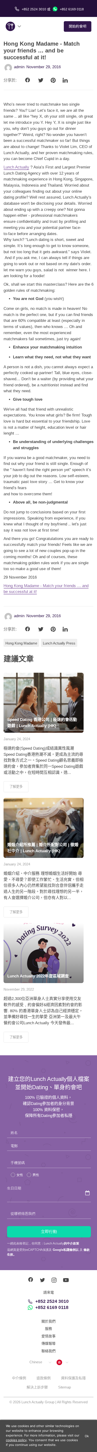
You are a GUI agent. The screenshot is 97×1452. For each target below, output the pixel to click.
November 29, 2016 (43, 67)
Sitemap (64, 1387)
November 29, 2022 (19, 989)
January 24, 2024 (17, 739)
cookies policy (16, 1440)
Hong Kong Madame (21, 643)
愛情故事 (48, 1336)
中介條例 (19, 1378)
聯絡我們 (48, 1351)
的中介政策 (71, 1243)
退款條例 (43, 1378)
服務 (48, 1329)
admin (19, 67)
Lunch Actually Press (59, 643)
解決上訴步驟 (37, 1387)
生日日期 (14, 1188)
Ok (87, 1436)
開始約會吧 (77, 26)
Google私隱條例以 (66, 1250)
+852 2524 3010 (52, 1301)
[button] (40, 1362)
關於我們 (48, 1321)
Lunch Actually (16, 167)
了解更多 (16, 786)
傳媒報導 (48, 1343)
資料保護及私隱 (73, 1378)
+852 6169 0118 (71, 9)
